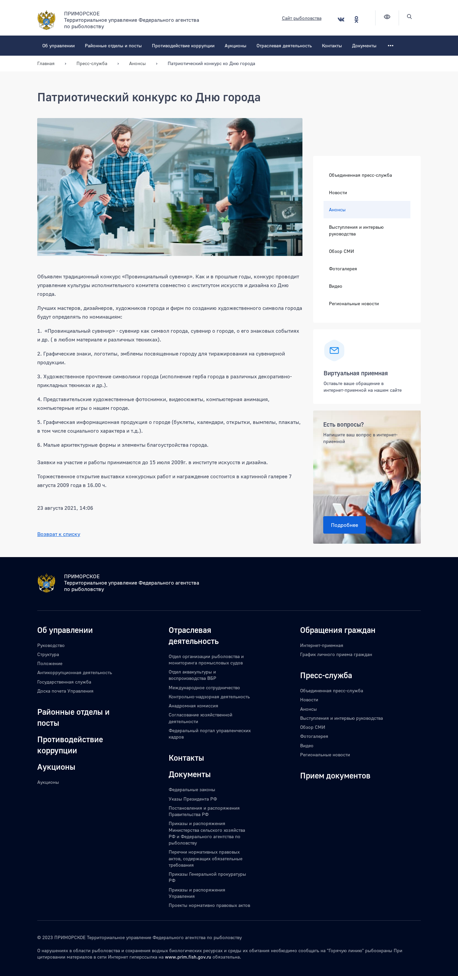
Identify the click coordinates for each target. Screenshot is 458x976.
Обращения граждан (338, 630)
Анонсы (337, 209)
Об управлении (58, 45)
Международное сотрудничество (204, 687)
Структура (48, 654)
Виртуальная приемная (356, 373)
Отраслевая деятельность (284, 45)
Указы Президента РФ (193, 799)
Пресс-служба (326, 675)
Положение (49, 663)
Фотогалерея (343, 268)
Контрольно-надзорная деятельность (209, 696)
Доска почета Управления (65, 691)
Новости (338, 192)
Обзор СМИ (341, 251)
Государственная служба (64, 682)
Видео (335, 286)
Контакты (332, 45)
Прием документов (335, 775)
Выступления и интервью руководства (356, 230)
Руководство (51, 645)
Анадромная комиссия (193, 705)
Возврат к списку (58, 534)
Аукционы (235, 45)
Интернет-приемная (321, 645)
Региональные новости (354, 303)
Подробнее (344, 525)
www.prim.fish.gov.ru (188, 957)
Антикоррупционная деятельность (74, 672)
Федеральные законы (192, 789)
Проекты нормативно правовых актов (209, 905)
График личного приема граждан (336, 654)
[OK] (356, 19)
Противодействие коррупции (183, 45)
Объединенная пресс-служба (360, 175)
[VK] (341, 19)
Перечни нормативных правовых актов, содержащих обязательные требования (205, 858)
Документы (364, 45)
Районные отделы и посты (113, 45)
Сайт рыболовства (302, 18)
